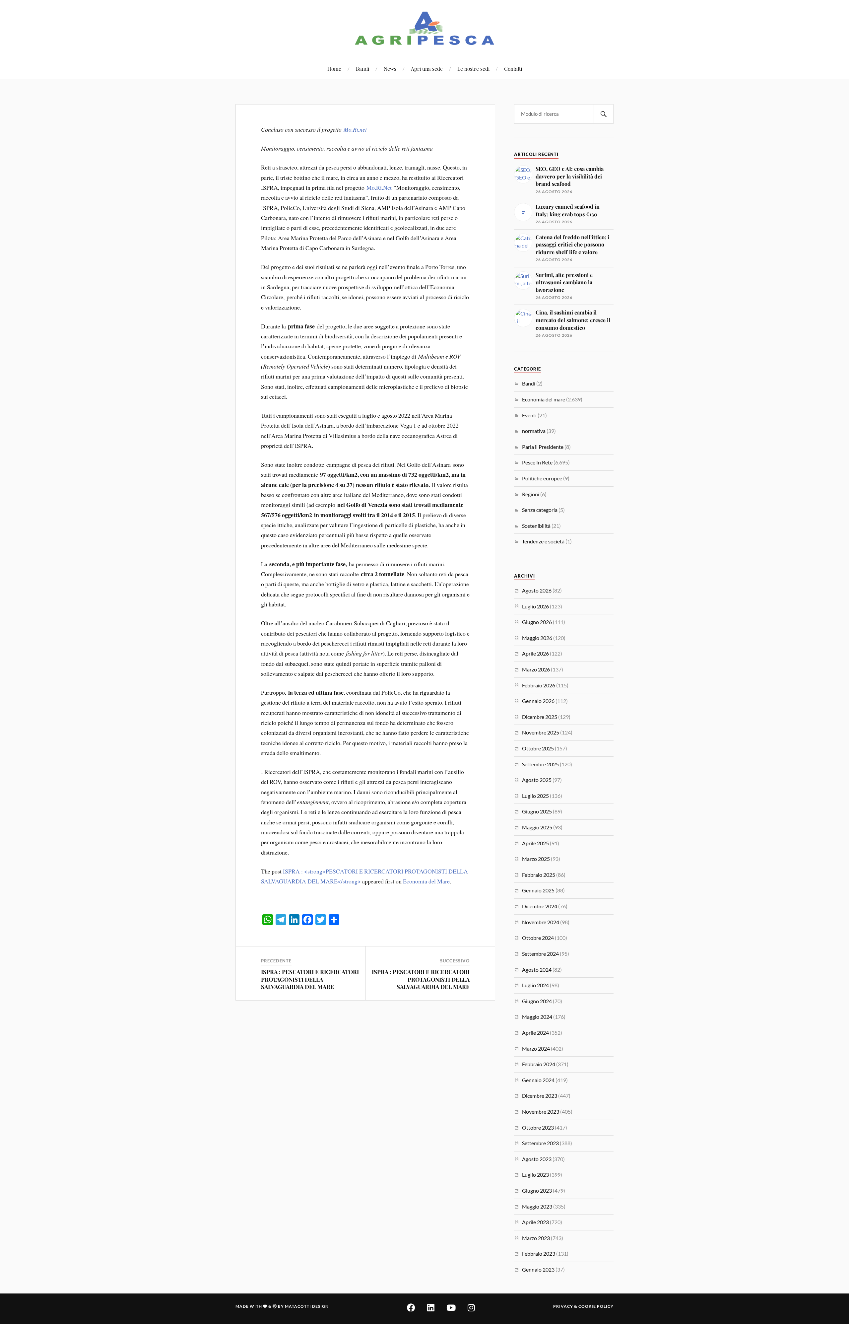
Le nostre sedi (473, 68)
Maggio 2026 (537, 638)
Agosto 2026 (537, 590)
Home (334, 68)
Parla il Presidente (542, 447)
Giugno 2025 (537, 811)
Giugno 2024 (537, 1001)
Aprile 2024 (535, 1032)
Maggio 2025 (537, 827)
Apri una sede (427, 68)
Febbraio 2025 (538, 874)
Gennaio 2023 (538, 1269)
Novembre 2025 (540, 732)
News (390, 68)
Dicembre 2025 (539, 717)
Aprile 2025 (535, 843)
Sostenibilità (536, 526)
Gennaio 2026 (538, 701)
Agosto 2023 (537, 1159)
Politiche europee (542, 478)
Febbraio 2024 (538, 1064)
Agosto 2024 (537, 969)
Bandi (362, 68)
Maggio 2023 (537, 1206)
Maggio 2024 (537, 1016)
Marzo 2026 (536, 669)
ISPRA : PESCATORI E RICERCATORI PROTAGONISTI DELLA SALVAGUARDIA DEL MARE (310, 979)
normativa (534, 431)
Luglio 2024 (535, 985)
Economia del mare (543, 399)
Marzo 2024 (536, 1048)
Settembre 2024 (540, 953)
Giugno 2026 (537, 622)
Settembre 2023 (540, 1143)
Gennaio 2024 (538, 1080)
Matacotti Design (307, 1306)
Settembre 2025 (540, 764)
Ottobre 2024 (538, 938)
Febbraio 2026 (538, 685)
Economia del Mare (426, 881)
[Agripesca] (424, 28)
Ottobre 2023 (538, 1127)
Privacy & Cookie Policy (583, 1306)
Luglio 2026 (535, 606)
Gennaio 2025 (538, 890)
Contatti (513, 68)
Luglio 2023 (535, 1174)
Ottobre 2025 (538, 748)
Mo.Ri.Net (379, 187)
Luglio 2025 (535, 796)
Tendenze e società (543, 541)
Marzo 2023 (536, 1238)
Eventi (529, 415)
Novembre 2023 (540, 1111)
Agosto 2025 (537, 780)
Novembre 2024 (540, 922)
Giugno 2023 (537, 1190)
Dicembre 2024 (539, 906)
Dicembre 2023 (539, 1095)
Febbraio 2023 (538, 1253)
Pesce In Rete (537, 462)
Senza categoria (539, 510)
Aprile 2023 (535, 1222)
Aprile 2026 (535, 653)
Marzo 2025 (536, 859)
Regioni (530, 494)
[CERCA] (604, 114)
